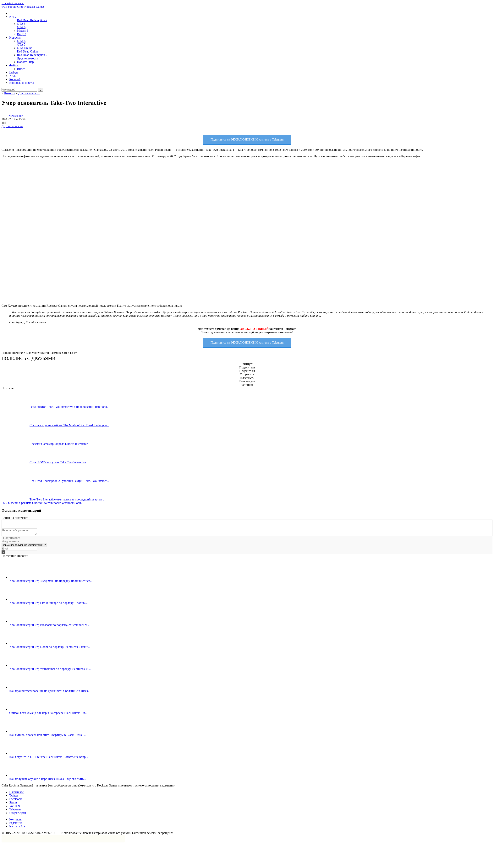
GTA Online (24, 48)
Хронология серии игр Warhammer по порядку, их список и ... (50, 668)
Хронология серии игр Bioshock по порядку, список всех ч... (49, 624)
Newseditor (15, 115)
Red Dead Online (27, 51)
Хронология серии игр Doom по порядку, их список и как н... (50, 646)
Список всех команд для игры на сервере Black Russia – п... (48, 712)
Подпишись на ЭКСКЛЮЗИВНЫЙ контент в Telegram (247, 139)
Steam (13, 802)
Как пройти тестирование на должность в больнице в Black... (49, 690)
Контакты (15, 819)
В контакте (16, 792)
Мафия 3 (22, 30)
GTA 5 (21, 23)
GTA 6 (21, 27)
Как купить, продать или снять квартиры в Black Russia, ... (47, 734)
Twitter (13, 795)
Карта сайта (17, 826)
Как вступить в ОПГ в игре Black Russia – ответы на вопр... (48, 756)
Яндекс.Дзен (17, 812)
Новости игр (25, 61)
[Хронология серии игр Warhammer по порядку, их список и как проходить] (23, 665)
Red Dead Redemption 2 (32, 20)
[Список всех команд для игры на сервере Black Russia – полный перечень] (23, 709)
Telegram (15, 809)
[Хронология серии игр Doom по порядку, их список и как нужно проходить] (23, 643)
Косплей (14, 79)
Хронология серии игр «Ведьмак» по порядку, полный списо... (50, 580)
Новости (15, 37)
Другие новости (27, 58)
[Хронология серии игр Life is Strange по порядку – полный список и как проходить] (23, 599)
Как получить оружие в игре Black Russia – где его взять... (47, 779)
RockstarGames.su (23, 5)
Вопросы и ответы (21, 82)
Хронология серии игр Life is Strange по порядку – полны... (48, 602)
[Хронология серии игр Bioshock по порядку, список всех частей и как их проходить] (23, 621)
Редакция (15, 823)
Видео (21, 68)
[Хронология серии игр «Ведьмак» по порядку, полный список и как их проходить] (23, 577)
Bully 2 (21, 34)
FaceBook (15, 799)
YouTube (14, 806)
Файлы (14, 65)
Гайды (13, 72)
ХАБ (12, 75)
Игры (13, 16)
